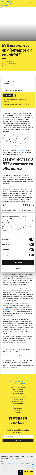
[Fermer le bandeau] (33, 205)
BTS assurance (20, 150)
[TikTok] (33, 465)
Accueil (5, 82)
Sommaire (7, 95)
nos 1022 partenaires (13, 218)
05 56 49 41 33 (18, 393)
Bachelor (6, 309)
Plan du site (18, 458)
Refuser (18, 268)
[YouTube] (28, 466)
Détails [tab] (15, 210)
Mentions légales (6, 456)
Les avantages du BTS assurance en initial (17, 104)
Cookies (14, 456)
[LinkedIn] (23, 466)
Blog (9, 82)
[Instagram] (10, 466)
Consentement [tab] (6, 210)
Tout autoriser (18, 262)
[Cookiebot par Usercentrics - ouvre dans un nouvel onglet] (22, 205)
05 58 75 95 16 (18, 403)
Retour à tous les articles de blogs (13, 90)
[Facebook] (17, 466)
